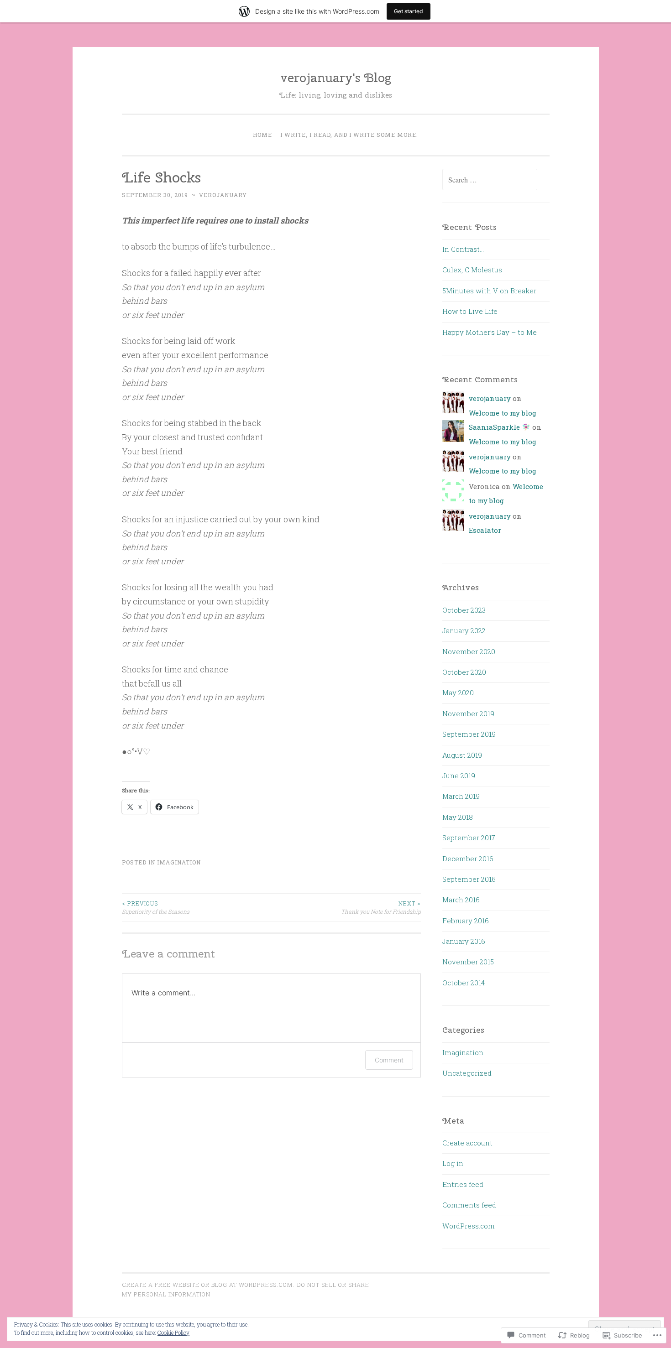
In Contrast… (463, 249)
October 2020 (464, 672)
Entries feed (462, 1184)
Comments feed (469, 1204)
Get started (408, 11)
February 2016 (465, 920)
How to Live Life (470, 311)
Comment (389, 1060)
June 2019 (458, 775)
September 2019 (469, 734)
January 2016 (463, 941)
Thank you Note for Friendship (381, 907)
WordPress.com (468, 1225)
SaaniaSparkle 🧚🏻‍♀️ (499, 427)
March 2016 (461, 899)
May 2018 (457, 817)
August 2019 (462, 755)
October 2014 (463, 982)
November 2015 (468, 961)
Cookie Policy (173, 1332)
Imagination (179, 862)
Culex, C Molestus (472, 269)
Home (262, 134)
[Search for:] (489, 179)
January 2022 (464, 630)
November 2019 (468, 713)
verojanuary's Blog (335, 77)
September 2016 (469, 879)
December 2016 (467, 858)
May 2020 (458, 692)
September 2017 (468, 837)
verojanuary (223, 194)
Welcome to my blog (502, 412)
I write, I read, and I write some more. (349, 134)
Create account (467, 1142)
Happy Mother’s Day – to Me (489, 332)
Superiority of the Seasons (155, 907)
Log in (452, 1163)
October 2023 (464, 609)
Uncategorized (467, 1072)
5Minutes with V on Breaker (489, 290)
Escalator (485, 530)
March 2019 (461, 796)
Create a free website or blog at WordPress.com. (208, 1284)
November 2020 (468, 651)
